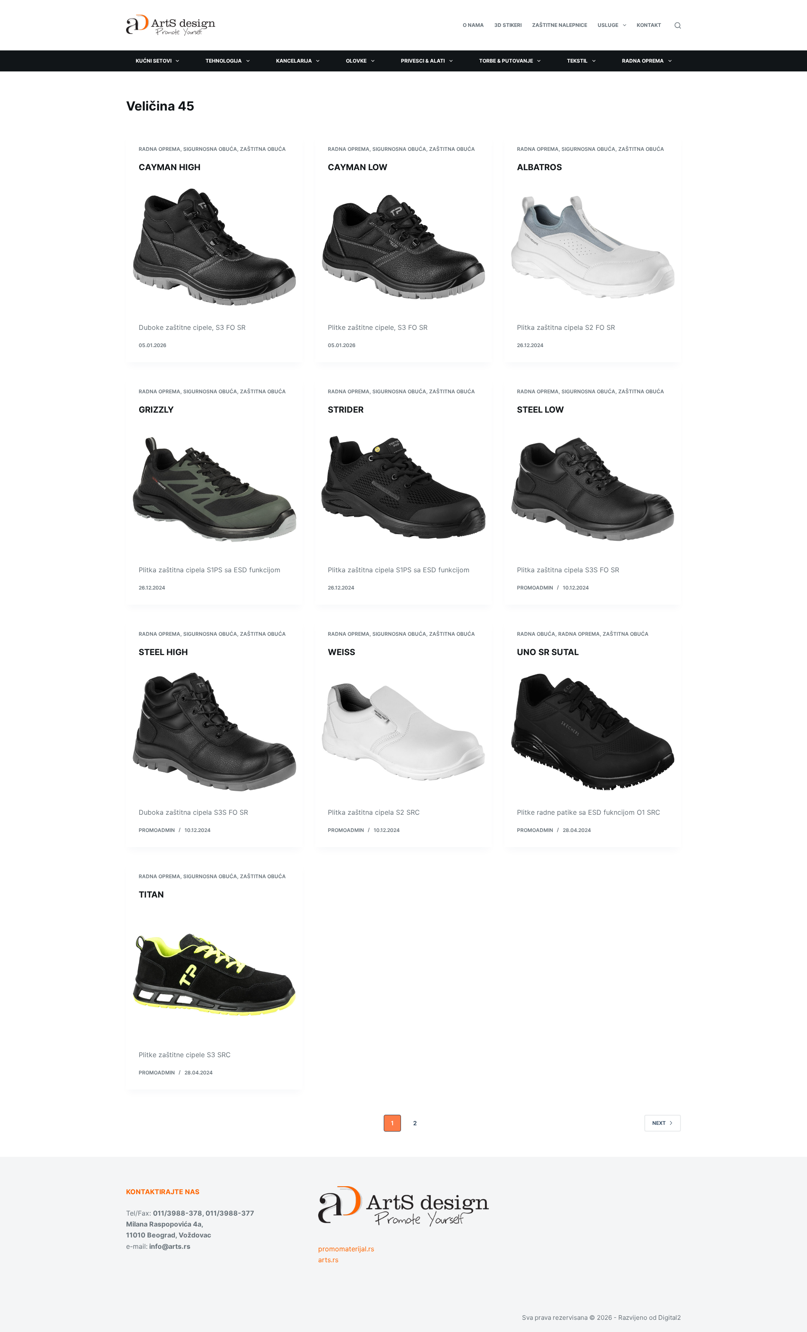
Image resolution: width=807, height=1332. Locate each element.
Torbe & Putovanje (506, 61)
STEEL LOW (540, 410)
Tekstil (577, 61)
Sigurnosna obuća (210, 149)
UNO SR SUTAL (548, 652)
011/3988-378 (177, 1213)
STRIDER (346, 410)
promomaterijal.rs (346, 1249)
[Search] (678, 25)
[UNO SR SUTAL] (592, 732)
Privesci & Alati (423, 61)
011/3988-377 (230, 1213)
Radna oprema (643, 61)
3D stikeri (508, 25)
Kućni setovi (153, 61)
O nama (473, 25)
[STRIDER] (403, 490)
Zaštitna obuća (263, 149)
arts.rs (328, 1260)
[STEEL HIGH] (214, 732)
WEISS (341, 652)
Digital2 (669, 1317)
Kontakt (649, 25)
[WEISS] (403, 732)
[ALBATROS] (592, 247)
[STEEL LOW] (592, 490)
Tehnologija (224, 61)
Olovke (356, 61)
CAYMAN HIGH (169, 167)
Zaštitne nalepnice (559, 25)
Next (659, 1123)
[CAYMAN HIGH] (214, 247)
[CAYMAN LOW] (403, 247)
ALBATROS (539, 167)
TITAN (151, 895)
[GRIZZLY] (214, 490)
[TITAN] (214, 974)
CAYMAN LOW (358, 167)
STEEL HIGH (163, 652)
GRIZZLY (156, 410)
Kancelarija (294, 61)
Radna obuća (536, 634)
